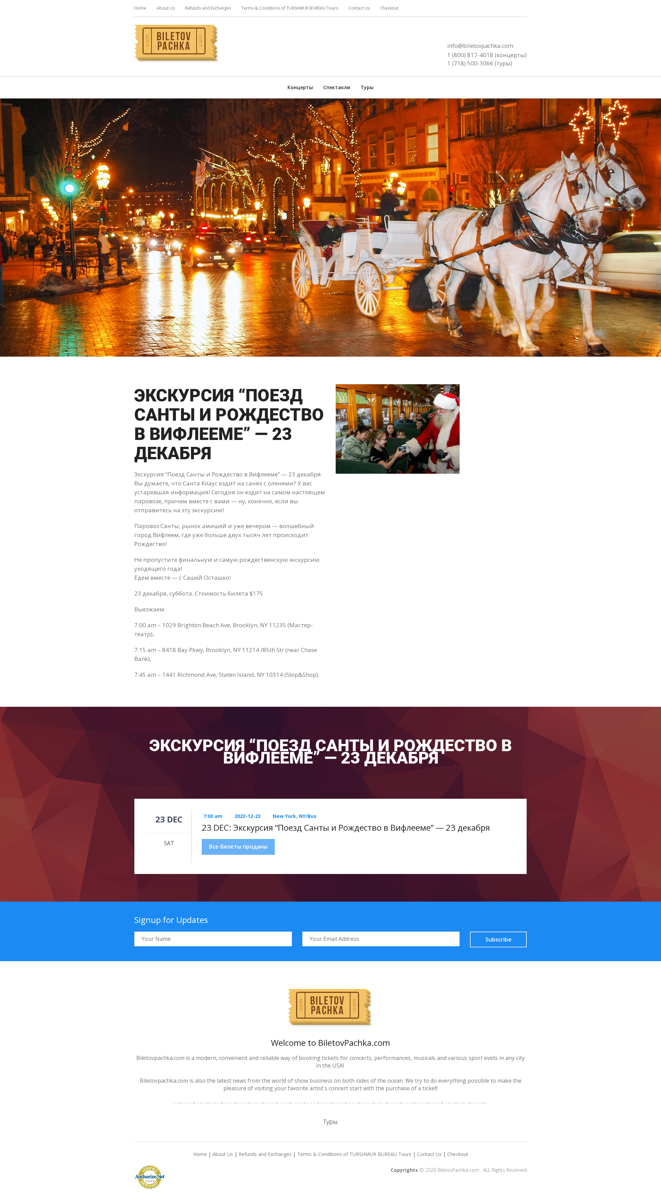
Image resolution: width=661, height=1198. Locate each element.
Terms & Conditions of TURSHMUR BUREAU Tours (289, 8)
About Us (166, 8)
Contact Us (359, 8)
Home (140, 8)
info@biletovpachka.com (480, 46)
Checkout (389, 8)
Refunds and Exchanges (208, 8)
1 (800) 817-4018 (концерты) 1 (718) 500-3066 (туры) (487, 59)
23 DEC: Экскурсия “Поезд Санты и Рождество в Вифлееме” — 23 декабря (346, 827)
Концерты (300, 87)
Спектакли (336, 87)
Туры (367, 87)
